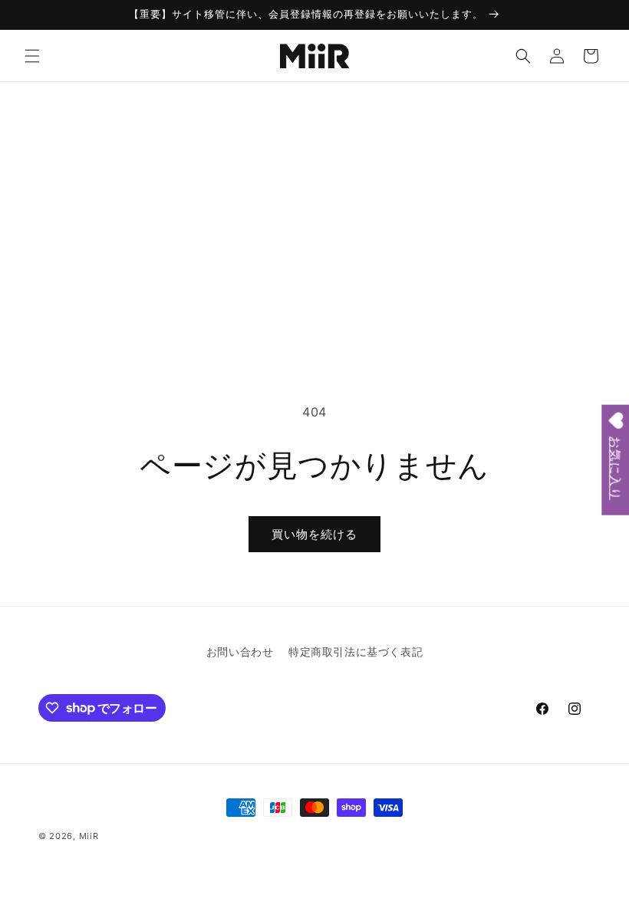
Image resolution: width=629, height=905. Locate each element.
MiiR (89, 836)
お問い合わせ (240, 651)
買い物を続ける (314, 534)
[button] (32, 56)
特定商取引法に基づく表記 (355, 651)
